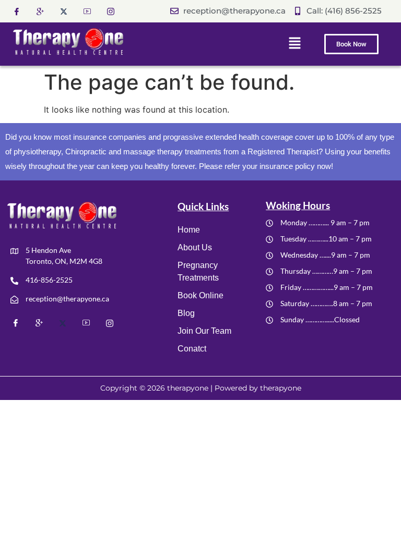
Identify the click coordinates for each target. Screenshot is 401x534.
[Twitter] (68, 10)
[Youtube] (91, 11)
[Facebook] (21, 11)
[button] (294, 43)
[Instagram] (115, 10)
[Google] (44, 11)
